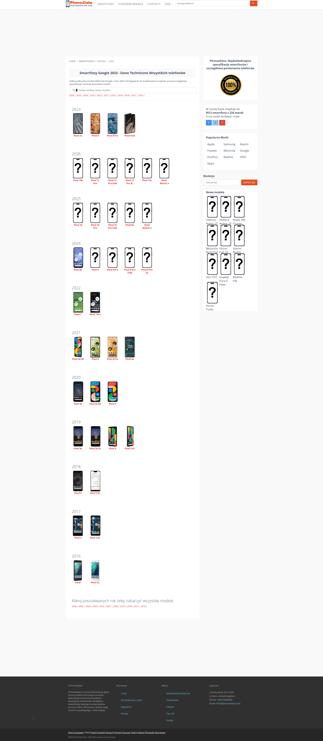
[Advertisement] (161, 33)
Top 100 (170, 713)
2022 (99, 95)
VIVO (243, 157)
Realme (228, 157)
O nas (124, 693)
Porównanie (172, 700)
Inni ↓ (169, 4)
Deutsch (109, 732)
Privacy (124, 713)
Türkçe (134, 732)
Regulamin (126, 706)
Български (160, 732)
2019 (120, 95)
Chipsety (154, 4)
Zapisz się (249, 182)
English (94, 732)
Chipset (170, 706)
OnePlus (212, 157)
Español (101, 732)
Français (118, 732)
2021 (106, 95)
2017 (133, 95)
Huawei (212, 150)
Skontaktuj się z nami (131, 700)
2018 (126, 95)
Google (244, 150)
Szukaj (169, 720)
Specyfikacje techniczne (178, 693)
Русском (126, 732)
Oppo (210, 163)
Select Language (76, 732)
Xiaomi (244, 144)
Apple (210, 144)
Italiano (141, 732)
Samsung (229, 144)
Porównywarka (130, 4)
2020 (113, 95)
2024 (85, 95)
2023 (92, 95)
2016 (140, 95)
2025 (78, 95)
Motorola (229, 150)
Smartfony (105, 4)
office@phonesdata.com (228, 703)
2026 (71, 95)
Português (150, 732)
